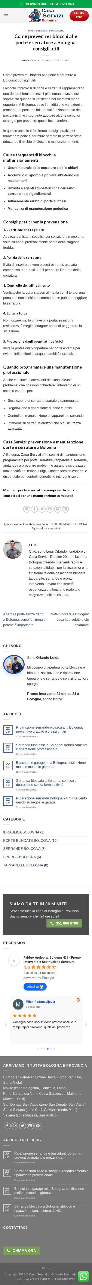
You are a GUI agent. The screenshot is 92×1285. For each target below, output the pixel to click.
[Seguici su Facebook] (7, 1125)
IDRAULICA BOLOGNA (21, 832)
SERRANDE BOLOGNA (22, 848)
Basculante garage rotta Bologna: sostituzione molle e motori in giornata (51, 765)
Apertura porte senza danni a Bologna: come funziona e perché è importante (24, 619)
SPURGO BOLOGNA (19, 857)
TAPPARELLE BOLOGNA (23, 865)
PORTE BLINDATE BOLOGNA (46, 30)
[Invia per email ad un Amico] (49, 509)
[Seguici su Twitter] (22, 1125)
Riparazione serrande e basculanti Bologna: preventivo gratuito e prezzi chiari (49, 729)
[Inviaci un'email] (30, 1125)
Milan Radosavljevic (40, 1001)
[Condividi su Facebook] (34, 509)
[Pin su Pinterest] (57, 509)
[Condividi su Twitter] (42, 509)
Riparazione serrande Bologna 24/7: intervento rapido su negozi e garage (51, 800)
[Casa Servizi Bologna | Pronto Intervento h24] (46, 15)
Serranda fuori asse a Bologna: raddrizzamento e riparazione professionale (52, 747)
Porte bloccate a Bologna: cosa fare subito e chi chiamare (69, 619)
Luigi (67, 60)
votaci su (33, 986)
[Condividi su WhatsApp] (26, 509)
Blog (46, 1267)
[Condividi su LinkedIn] (65, 509)
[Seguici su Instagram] (14, 1125)
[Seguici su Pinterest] (38, 1125)
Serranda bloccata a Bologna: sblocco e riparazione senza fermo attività (46, 782)
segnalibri (54, 528)
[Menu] (5, 15)
